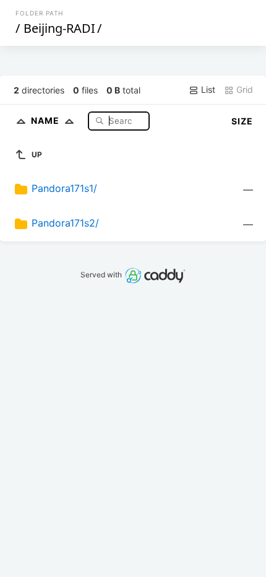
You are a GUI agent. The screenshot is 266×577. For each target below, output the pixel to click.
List (207, 89)
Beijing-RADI (59, 28)
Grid (243, 89)
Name (46, 120)
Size (242, 121)
